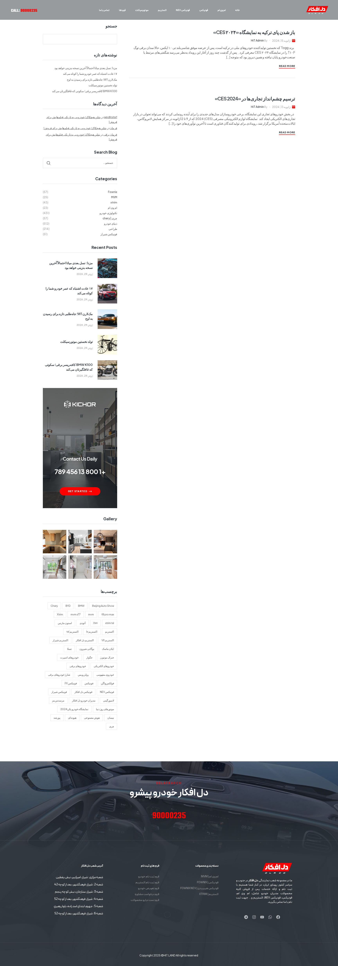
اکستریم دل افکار (85, 640)
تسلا (69, 648)
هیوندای (72, 717)
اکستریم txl (73, 631)
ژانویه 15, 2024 (281, 40)
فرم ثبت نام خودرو (148, 876)
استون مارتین (65, 623)
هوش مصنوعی (92, 717)
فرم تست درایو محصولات (145, 900)
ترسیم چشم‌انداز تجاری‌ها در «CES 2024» (255, 98)
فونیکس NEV (107, 691)
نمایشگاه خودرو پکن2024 (74, 709)
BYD (68, 605)
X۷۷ (95, 623)
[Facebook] (278, 917)
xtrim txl (109, 623)
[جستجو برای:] (80, 162)
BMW (81, 605)
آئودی (83, 623)
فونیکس (88, 683)
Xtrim (60, 614)
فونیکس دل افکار (83, 691)
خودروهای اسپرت (69, 657)
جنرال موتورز (107, 657)
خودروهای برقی (78, 666)
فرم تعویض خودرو (148, 888)
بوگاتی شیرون (86, 648)
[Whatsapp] (270, 917)
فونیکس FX (71, 683)
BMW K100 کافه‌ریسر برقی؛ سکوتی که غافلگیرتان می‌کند (84, 91)
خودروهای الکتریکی (104, 666)
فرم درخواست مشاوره (147, 894)
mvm (91, 614)
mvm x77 (76, 614)
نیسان (110, 717)
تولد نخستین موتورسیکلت (103, 85)
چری (111, 726)
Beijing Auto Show (103, 605)
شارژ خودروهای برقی (59, 674)
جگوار (89, 657)
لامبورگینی (108, 700)
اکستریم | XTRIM (208, 894)
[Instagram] (254, 917)
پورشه (57, 717)
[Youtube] (262, 917)
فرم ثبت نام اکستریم (147, 882)
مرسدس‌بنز (58, 700)
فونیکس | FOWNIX (207, 882)
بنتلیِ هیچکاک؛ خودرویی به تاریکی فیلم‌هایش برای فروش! (75, 128)
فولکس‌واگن (107, 683)
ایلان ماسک (108, 648)
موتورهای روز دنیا (105, 709)
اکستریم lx (91, 631)
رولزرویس (83, 674)
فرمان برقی (110, 134)
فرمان (113, 128)
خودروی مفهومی (105, 674)
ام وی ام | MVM (209, 876)
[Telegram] (246, 917)
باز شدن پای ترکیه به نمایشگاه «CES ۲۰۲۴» (254, 32)
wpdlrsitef (110, 117)
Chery (54, 605)
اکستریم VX (108, 640)
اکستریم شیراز (60, 640)
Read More (287, 66)
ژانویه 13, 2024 (281, 107)
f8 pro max (108, 614)
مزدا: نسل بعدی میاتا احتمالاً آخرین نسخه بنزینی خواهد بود (85, 68)
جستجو (111, 25)
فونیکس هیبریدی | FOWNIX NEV (199, 888)
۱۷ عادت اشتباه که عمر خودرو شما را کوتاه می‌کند (90, 73)
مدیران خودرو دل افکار (83, 700)
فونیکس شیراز (59, 691)
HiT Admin (257, 40)
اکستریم (109, 631)
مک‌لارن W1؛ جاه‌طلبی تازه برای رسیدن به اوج (92, 79)
